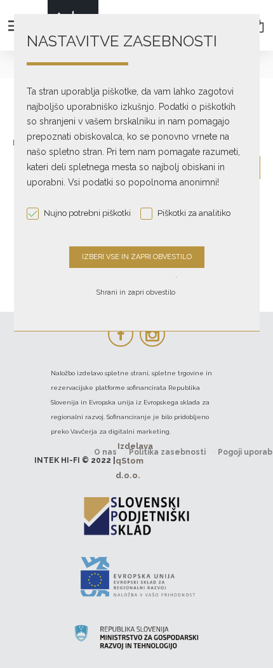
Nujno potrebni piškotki (87, 213)
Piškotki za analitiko (193, 213)
